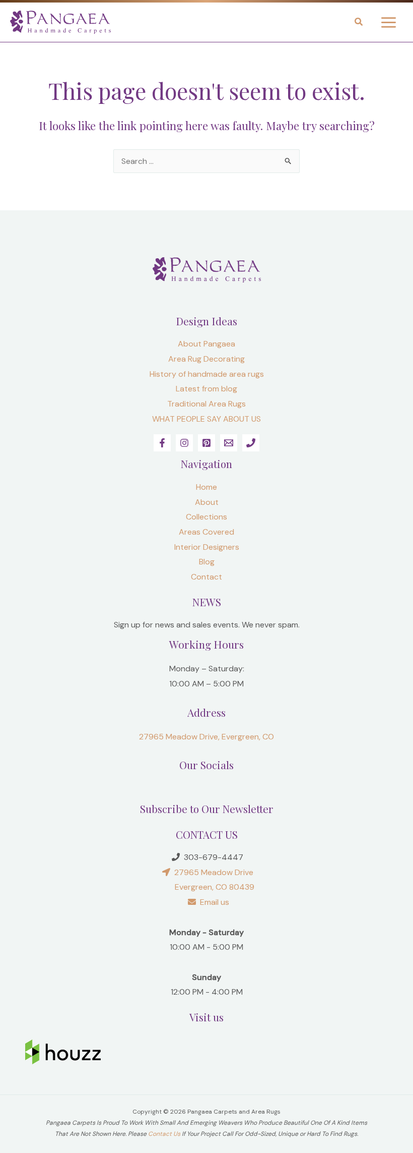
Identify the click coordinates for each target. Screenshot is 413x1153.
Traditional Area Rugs (206, 403)
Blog (207, 561)
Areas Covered (206, 532)
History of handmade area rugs (207, 374)
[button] (359, 23)
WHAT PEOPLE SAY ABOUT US (206, 419)
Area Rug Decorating (206, 359)
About (207, 502)
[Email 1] (228, 442)
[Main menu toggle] (388, 22)
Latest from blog (206, 388)
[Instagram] (184, 442)
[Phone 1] (250, 442)
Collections (206, 516)
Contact (206, 576)
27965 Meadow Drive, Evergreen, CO (206, 736)
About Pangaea (206, 343)
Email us (212, 902)
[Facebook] (162, 442)
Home (206, 487)
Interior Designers (206, 547)
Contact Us (164, 1134)
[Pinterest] (206, 442)
